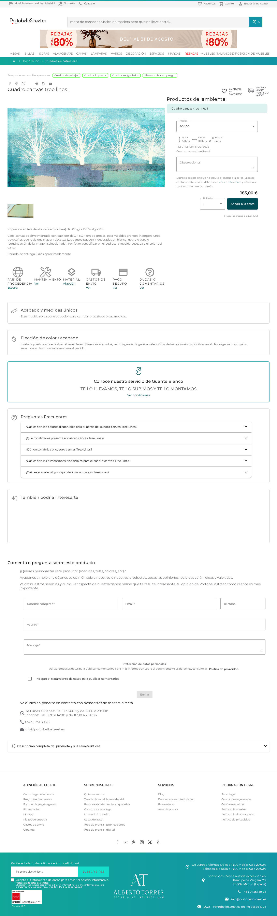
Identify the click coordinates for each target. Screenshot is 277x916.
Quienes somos (94, 794)
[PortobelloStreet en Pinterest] (134, 842)
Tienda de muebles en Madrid (104, 799)
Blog (161, 794)
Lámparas (99, 53)
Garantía (29, 829)
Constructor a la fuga (98, 809)
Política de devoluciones (237, 814)
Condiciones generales (236, 799)
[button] (136, 426)
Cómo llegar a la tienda (38, 794)
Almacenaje (63, 53)
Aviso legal (228, 794)
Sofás (44, 53)
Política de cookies (233, 809)
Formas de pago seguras (39, 804)
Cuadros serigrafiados (125, 75)
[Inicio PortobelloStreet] (27, 24)
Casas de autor (93, 819)
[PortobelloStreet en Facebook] (118, 842)
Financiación (32, 809)
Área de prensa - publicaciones (104, 824)
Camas (81, 53)
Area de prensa (168, 809)
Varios (116, 53)
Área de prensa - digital (99, 829)
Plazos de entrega (35, 819)
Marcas (174, 53)
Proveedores (166, 804)
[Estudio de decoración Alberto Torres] (138, 898)
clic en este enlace (230, 182)
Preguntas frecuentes (37, 799)
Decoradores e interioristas (175, 799)
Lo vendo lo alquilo (96, 814)
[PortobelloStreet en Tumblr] (159, 842)
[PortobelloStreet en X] (151, 842)
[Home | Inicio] (13, 61)
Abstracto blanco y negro (159, 75)
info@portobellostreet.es (45, 729)
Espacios (156, 53)
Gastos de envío (33, 824)
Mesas (15, 53)
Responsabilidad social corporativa (107, 804)
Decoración (136, 53)
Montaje (28, 814)
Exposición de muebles (250, 53)
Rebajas (191, 53)
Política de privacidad (235, 819)
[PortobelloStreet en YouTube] (126, 842)
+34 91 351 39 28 (37, 722)
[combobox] (217, 126)
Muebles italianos (216, 53)
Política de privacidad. (70, 887)
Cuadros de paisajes (66, 75)
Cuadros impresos (95, 75)
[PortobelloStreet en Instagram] (142, 842)
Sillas (29, 53)
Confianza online (232, 804)
